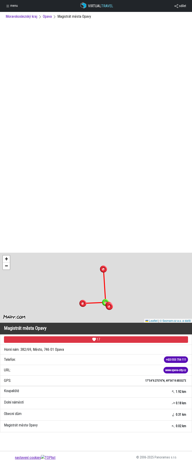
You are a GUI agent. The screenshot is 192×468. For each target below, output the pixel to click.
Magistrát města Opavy (95, 425)
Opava (47, 16)
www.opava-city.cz (175, 370)
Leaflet (153, 321)
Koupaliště (95, 391)
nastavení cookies (28, 457)
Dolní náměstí (95, 402)
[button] (103, 269)
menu (14, 5)
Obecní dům (95, 413)
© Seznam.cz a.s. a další (175, 321)
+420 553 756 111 (176, 359)
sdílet (182, 6)
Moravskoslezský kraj (21, 16)
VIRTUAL (100, 6)
